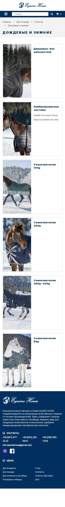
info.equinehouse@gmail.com (17, 445)
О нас (37, 468)
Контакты (39, 472)
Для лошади (22, 22)
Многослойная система (46, 120)
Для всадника (9, 468)
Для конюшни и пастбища (15, 476)
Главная (7, 22)
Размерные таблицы (12, 479)
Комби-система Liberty (46, 115)
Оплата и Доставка (44, 476)
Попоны (39, 22)
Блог (37, 479)
